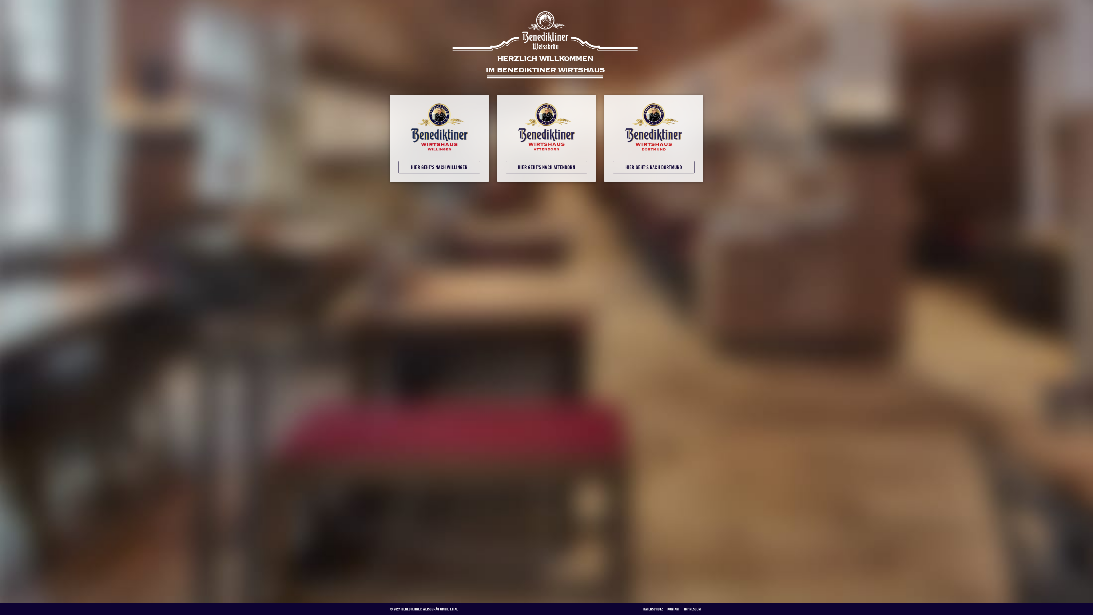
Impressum (692, 609)
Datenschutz (653, 609)
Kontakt (673, 609)
